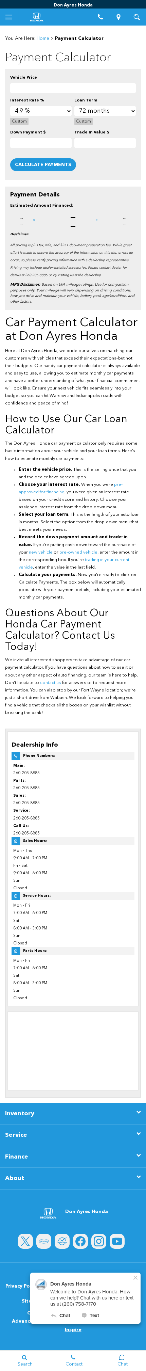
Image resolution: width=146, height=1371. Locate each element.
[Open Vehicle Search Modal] (137, 17)
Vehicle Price (23, 78)
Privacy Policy (21, 1286)
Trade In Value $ (91, 132)
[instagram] (98, 1241)
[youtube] (117, 1241)
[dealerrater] (62, 1241)
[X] (25, 1241)
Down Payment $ (28, 132)
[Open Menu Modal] (9, 17)
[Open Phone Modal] (100, 17)
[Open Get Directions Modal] (119, 17)
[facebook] (80, 1241)
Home (43, 38)
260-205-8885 (26, 773)
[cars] (43, 1241)
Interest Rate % (27, 100)
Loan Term (85, 100)
